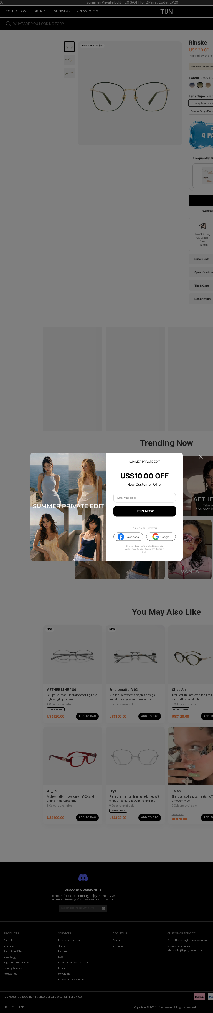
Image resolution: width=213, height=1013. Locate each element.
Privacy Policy (144, 549)
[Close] (201, 456)
